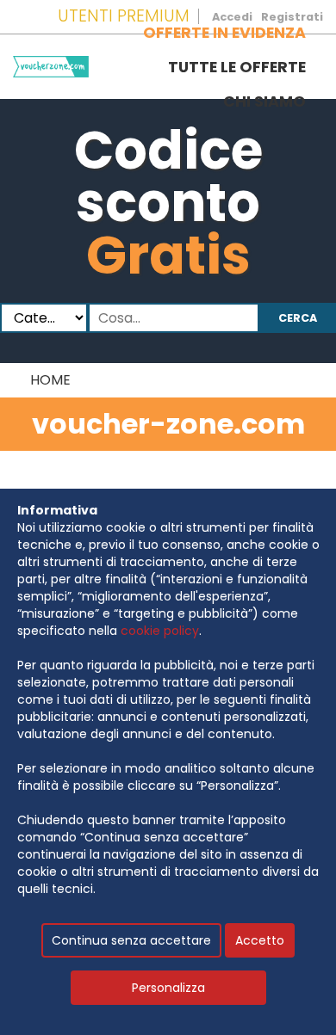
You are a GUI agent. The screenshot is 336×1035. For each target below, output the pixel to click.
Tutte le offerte (237, 67)
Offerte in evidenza (224, 32)
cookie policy (160, 630)
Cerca (297, 318)
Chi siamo (264, 101)
